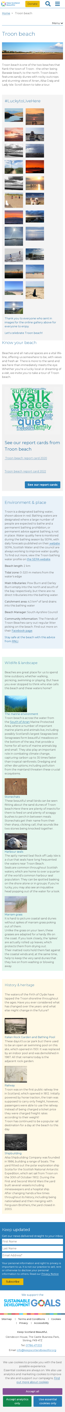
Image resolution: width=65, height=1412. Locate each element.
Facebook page (22, 630)
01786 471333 (34, 1345)
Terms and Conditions (31, 1319)
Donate (33, 3)
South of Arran (20, 722)
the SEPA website (38, 559)
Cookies (56, 1319)
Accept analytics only (17, 1401)
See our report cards (43, 484)
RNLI (15, 641)
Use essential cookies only (48, 1401)
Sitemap (7, 1319)
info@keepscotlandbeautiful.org (36, 1350)
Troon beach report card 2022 (25, 471)
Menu (56, 23)
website (54, 543)
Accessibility (41, 1323)
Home (6, 13)
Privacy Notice (50, 1273)
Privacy (23, 1323)
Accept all (32, 1391)
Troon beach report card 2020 (26, 458)
